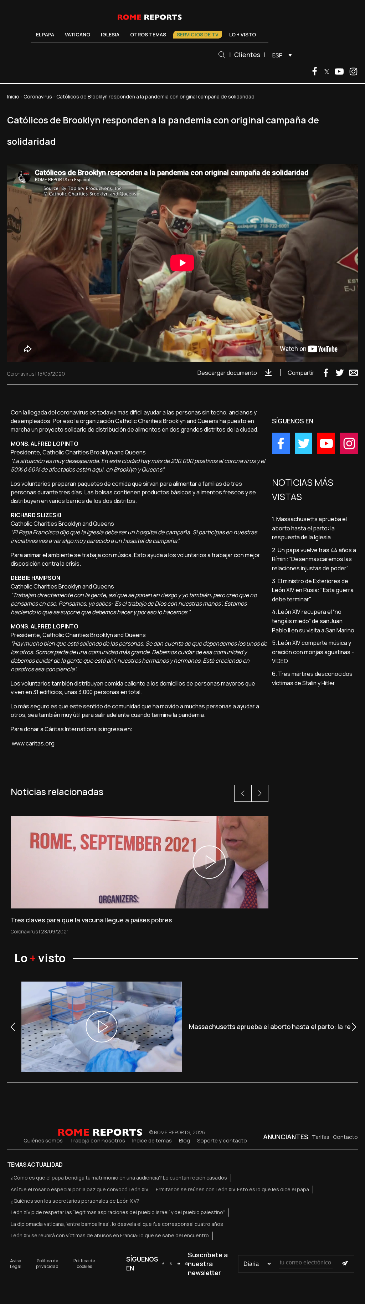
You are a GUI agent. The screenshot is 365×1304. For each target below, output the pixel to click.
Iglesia (110, 34)
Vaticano (77, 34)
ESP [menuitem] (277, 55)
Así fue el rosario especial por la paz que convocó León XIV (79, 1189)
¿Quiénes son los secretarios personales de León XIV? (75, 1200)
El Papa (45, 34)
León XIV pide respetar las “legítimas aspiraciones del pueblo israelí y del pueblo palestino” (118, 1212)
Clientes (247, 54)
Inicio (13, 96)
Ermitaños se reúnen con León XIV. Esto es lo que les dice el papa (232, 1189)
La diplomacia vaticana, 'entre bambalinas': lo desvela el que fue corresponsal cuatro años (117, 1224)
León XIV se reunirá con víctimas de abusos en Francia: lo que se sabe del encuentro (110, 1235)
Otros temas (148, 34)
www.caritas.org (33, 743)
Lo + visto (242, 34)
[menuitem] (280, 55)
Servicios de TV (198, 34)
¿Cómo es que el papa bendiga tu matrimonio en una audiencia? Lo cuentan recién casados (119, 1177)
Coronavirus (38, 96)
